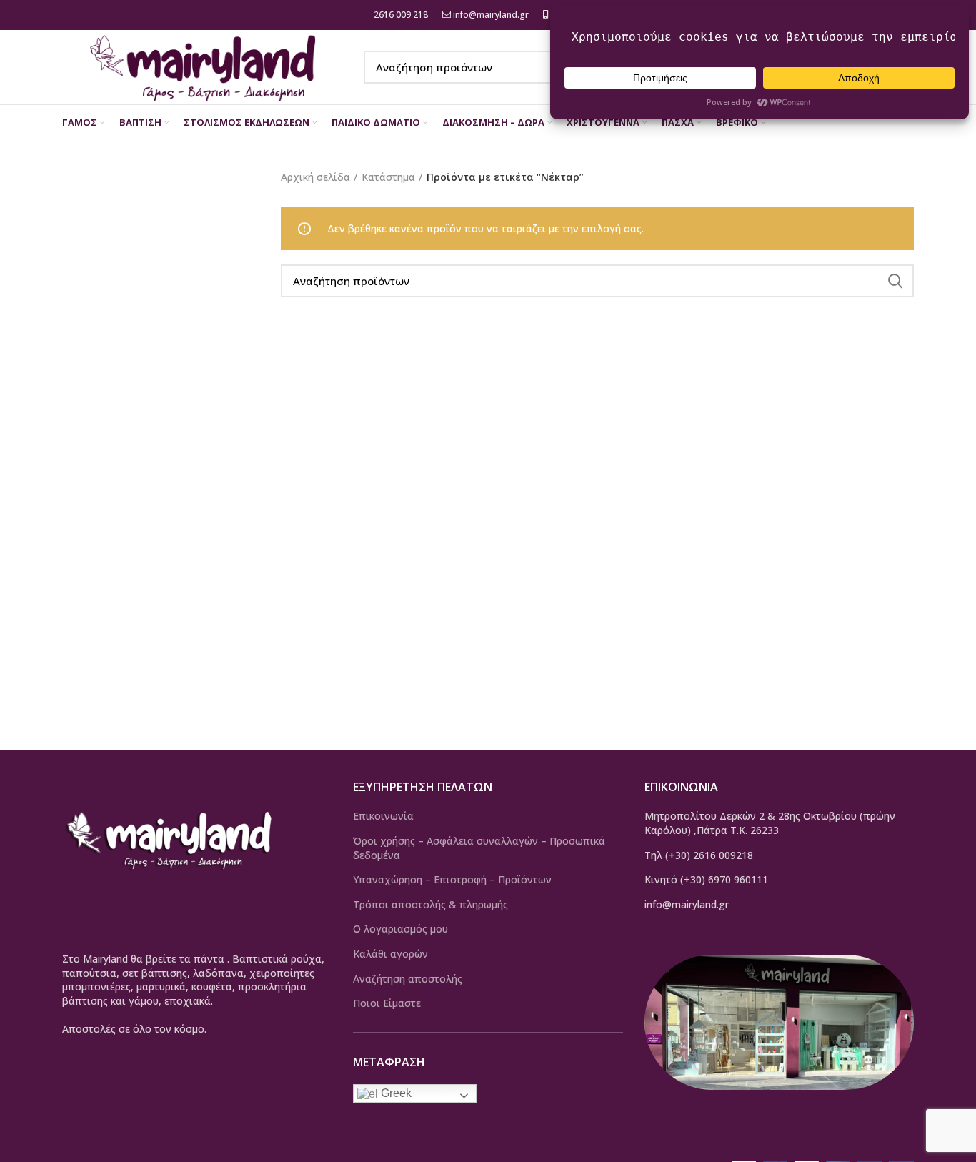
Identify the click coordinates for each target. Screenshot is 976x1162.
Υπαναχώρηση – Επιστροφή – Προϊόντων (452, 879)
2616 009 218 (400, 15)
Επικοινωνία (383, 816)
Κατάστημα (388, 177)
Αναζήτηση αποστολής (407, 978)
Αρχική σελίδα (315, 177)
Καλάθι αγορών (390, 953)
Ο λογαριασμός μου (400, 928)
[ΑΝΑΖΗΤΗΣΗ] (894, 280)
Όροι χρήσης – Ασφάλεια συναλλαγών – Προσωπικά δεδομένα (479, 848)
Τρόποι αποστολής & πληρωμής (430, 904)
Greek (395, 1093)
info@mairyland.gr (491, 15)
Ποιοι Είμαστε (387, 1003)
